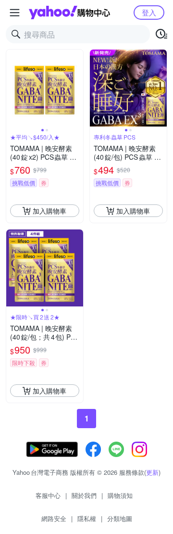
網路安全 (53, 518)
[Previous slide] (12, 88)
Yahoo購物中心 (69, 12)
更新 (152, 472)
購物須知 (120, 495)
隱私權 (86, 518)
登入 (149, 12)
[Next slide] (77, 88)
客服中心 (48, 495)
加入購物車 (49, 211)
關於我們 (84, 495)
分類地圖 (119, 518)
